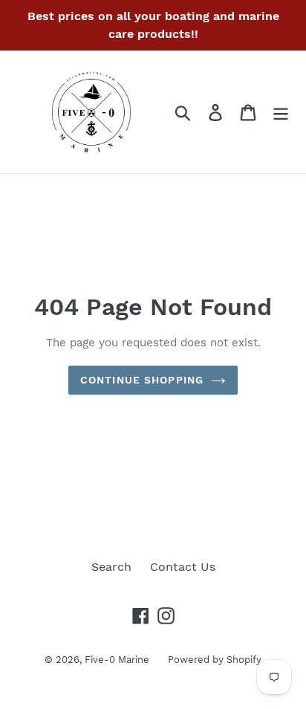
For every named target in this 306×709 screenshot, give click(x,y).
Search (111, 567)
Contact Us (182, 567)
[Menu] (280, 112)
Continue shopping (142, 380)
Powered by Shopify (214, 659)
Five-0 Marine (117, 659)
